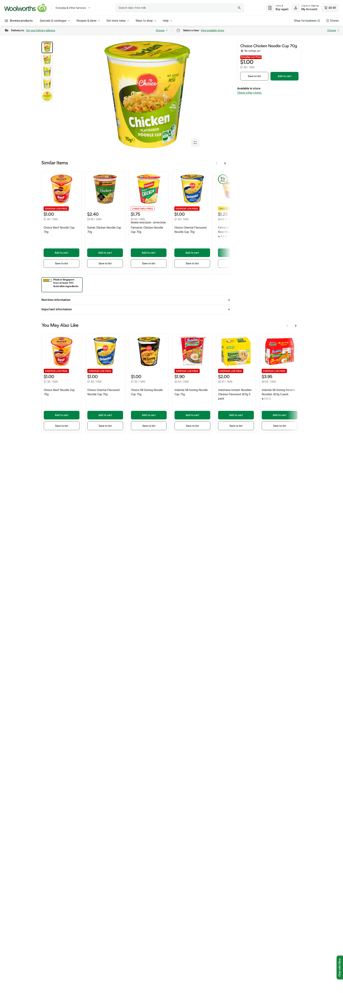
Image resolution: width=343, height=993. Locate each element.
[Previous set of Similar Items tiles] (216, 163)
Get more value (116, 20)
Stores (334, 20)
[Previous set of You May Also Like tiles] (287, 326)
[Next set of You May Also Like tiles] (296, 326)
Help (166, 20)
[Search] (239, 8)
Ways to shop (144, 20)
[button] (47, 47)
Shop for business (305, 20)
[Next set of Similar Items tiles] (225, 163)
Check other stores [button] (249, 92)
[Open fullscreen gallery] (195, 142)
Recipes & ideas (86, 20)
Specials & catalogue (53, 20)
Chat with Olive (339, 967)
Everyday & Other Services (71, 7)
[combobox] (180, 8)
